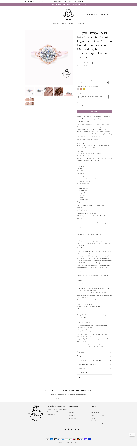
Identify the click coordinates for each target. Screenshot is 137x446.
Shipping (79, 60)
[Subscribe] (81, 399)
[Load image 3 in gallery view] (48, 91)
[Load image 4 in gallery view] (58, 91)
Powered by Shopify (74, 442)
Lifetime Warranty (95, 412)
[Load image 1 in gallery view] (29, 91)
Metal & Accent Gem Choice (83, 65)
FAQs (70, 409)
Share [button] (79, 377)
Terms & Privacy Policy (96, 421)
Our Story (71, 412)
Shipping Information (96, 418)
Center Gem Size (80, 73)
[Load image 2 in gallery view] (39, 91)
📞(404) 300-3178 (73, 418)
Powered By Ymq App (107, 99)
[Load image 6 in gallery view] (29, 101)
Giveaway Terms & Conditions (98, 423)
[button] (26, 14)
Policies (92, 409)
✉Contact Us (72, 415)
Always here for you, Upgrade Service (99, 415)
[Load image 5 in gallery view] (68, 91)
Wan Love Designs (66, 442)
